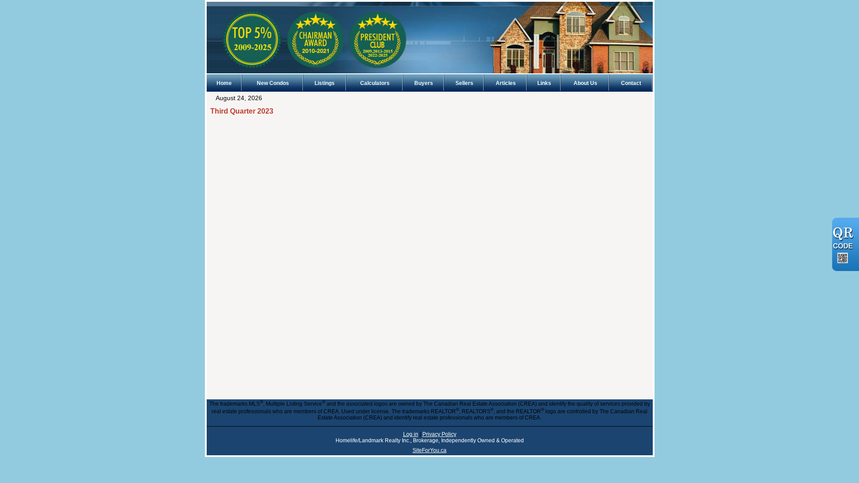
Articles (506, 83)
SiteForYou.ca (429, 450)
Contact (631, 83)
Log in (410, 434)
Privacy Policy (439, 434)
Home (224, 83)
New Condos (273, 83)
